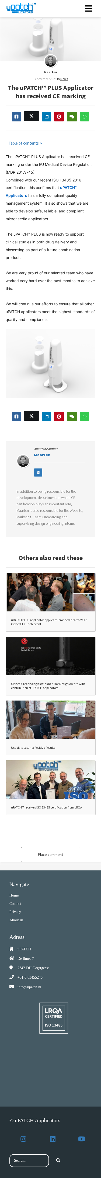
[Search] (58, 1160)
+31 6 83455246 (30, 977)
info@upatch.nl (29, 987)
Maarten (50, 72)
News (64, 79)
